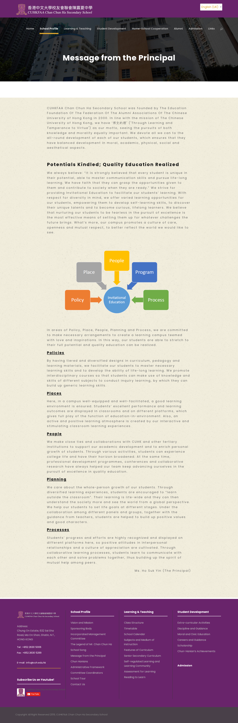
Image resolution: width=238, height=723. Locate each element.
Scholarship (184, 645)
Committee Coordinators (87, 673)
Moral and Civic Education (193, 634)
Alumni (178, 28)
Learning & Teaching (77, 28)
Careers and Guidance (191, 640)
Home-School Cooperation (150, 28)
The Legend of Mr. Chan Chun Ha (91, 644)
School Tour (78, 678)
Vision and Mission (82, 623)
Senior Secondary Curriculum (142, 655)
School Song (78, 650)
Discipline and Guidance (192, 628)
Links (211, 28)
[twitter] (214, 715)
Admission (195, 28)
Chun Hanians (79, 661)
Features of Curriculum (138, 650)
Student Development (111, 28)
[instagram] (221, 715)
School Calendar (134, 634)
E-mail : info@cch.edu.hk (31, 662)
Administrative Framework (87, 667)
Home (30, 28)
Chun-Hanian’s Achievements (196, 651)
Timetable (130, 628)
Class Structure (134, 623)
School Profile (49, 28)
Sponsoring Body (81, 628)
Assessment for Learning (139, 671)
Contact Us (78, 684)
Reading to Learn (134, 677)
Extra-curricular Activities (193, 623)
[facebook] (208, 715)
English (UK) (209, 7)
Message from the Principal (88, 655)
